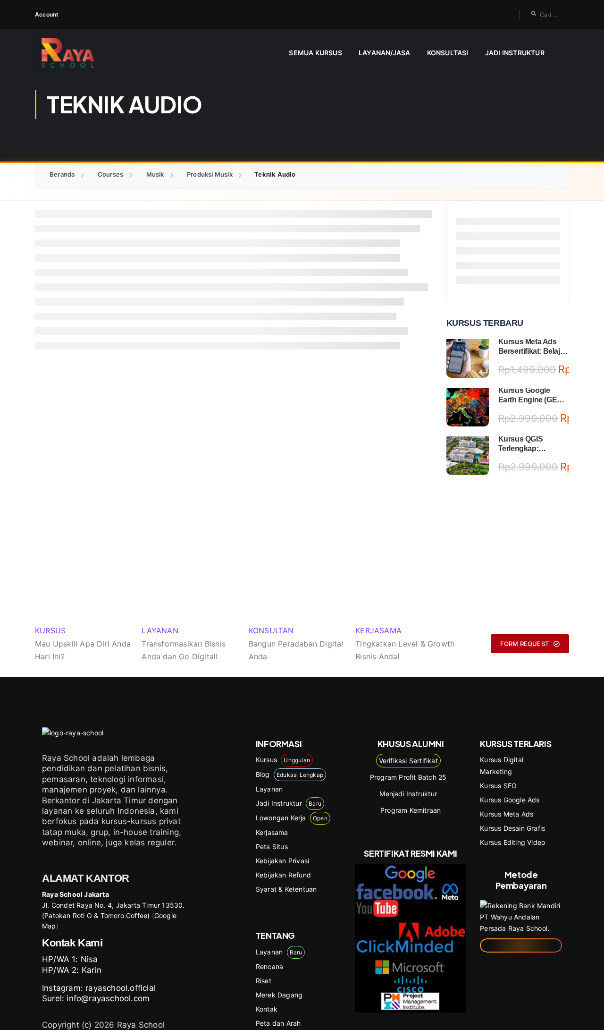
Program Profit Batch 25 (408, 777)
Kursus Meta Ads (506, 814)
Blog (289, 774)
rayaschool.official (120, 988)
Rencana (269, 966)
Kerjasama (272, 832)
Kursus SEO (498, 786)
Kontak (266, 1009)
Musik (155, 174)
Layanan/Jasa (384, 53)
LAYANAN (160, 630)
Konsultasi (448, 53)
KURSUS (50, 630)
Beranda (62, 174)
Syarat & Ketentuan (286, 889)
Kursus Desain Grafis (512, 828)
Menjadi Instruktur (408, 794)
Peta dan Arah (278, 1023)
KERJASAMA (378, 630)
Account (47, 14)
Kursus (283, 760)
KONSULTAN (271, 630)
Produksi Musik (210, 174)
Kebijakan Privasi (282, 861)
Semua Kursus (315, 53)
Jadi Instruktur (515, 53)
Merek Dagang (279, 995)
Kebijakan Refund (283, 875)
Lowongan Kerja (291, 818)
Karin (91, 970)
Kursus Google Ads (509, 800)
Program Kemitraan (410, 810)
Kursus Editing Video (512, 842)
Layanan (269, 789)
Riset (263, 981)
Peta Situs (272, 847)
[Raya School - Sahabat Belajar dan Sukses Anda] (71, 52)
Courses (110, 174)
